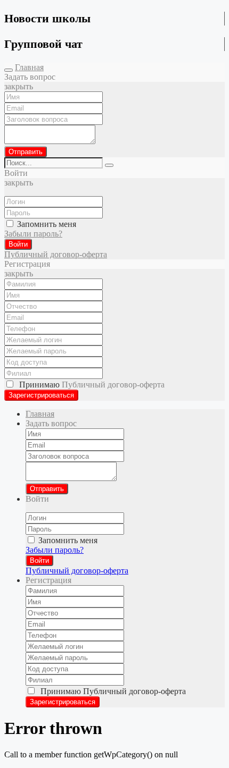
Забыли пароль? (33, 233)
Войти (18, 244)
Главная (29, 67)
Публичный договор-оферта (55, 254)
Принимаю (90, 384)
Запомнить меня (45, 224)
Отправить (26, 152)
